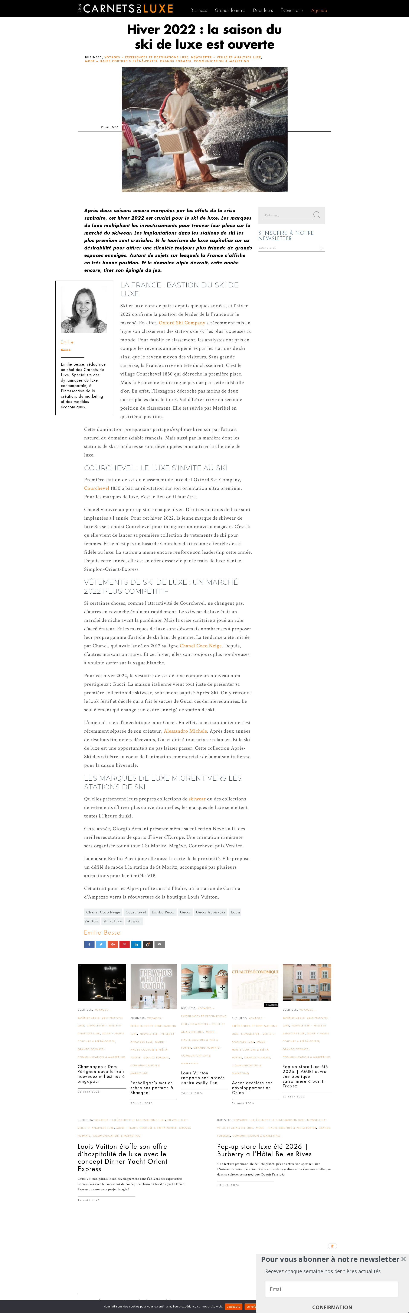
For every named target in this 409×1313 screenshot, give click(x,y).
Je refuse (253, 1306)
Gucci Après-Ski (210, 912)
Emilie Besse (102, 933)
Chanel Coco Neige (201, 645)
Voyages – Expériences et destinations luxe (147, 57)
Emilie (67, 342)
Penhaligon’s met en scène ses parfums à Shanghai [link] (152, 1088)
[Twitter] (101, 944)
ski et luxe (113, 921)
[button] (330, 1259)
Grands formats (176, 61)
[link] (102, 982)
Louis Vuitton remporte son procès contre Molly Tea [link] (203, 1078)
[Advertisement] (204, 1257)
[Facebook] (89, 944)
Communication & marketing (221, 61)
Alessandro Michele (185, 731)
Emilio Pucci (163, 912)
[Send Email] (159, 944)
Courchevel (96, 488)
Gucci (185, 912)
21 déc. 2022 (109, 127)
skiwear (197, 799)
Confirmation (332, 1307)
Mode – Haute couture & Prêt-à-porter (121, 61)
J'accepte (233, 1306)
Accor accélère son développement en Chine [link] (252, 1088)
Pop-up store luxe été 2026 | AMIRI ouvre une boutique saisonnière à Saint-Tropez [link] (305, 1076)
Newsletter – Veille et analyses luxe (226, 57)
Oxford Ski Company (182, 322)
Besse (66, 350)
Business (93, 57)
